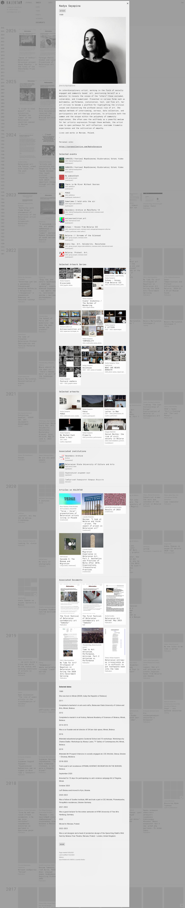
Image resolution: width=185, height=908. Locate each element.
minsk (62, 844)
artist (62, 11)
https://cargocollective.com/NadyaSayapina (80, 146)
